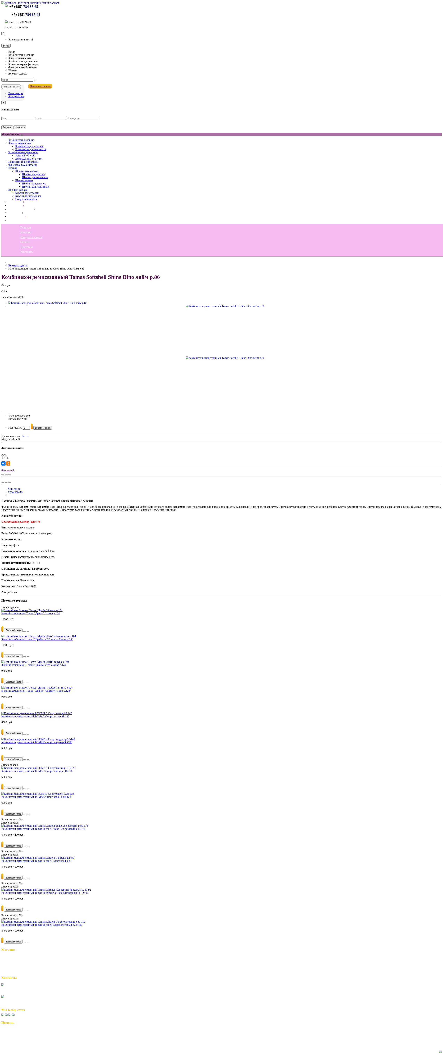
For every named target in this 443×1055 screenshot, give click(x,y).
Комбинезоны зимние (21, 139)
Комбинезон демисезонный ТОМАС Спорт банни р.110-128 (37, 771)
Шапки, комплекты (26, 171)
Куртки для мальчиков (28, 195)
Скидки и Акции (13, 963)
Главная (13, 201)
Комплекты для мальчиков (30, 149)
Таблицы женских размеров (20, 1037)
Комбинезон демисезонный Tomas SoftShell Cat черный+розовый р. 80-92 (44, 892)
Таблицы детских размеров (19, 1041)
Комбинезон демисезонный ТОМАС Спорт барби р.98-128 (36, 796)
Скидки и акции (19, 209)
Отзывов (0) (15, 491)
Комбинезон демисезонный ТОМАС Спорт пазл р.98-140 (35, 716)
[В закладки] (6, 474)
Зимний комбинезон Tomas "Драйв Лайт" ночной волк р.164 (37, 639)
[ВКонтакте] (3, 463)
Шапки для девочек (33, 174)
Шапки (12, 167)
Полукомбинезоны (26, 199)
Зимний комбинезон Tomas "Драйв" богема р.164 (30, 613)
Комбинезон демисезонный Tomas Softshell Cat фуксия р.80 (36, 860)
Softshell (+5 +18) (25, 155)
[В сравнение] (9, 474)
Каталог (13, 205)
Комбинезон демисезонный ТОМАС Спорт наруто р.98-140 (36, 742)
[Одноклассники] (8, 463)
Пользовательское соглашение (21, 1033)
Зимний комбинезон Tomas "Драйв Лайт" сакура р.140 (33, 664)
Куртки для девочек (27, 192)
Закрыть (7, 127)
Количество (15, 427)
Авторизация (16, 96)
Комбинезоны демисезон (23, 152)
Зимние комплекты (19, 143)
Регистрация (15, 93)
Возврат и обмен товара (17, 1030)
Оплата (13, 212)
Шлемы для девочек (34, 183)
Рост (4, 454)
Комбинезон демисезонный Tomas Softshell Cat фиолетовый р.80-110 (41, 924)
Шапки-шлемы (24, 180)
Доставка (14, 216)
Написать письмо (40, 86)
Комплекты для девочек (29, 146)
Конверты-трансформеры (23, 161)
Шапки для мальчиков (35, 177)
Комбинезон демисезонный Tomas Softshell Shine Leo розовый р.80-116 (43, 828)
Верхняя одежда (17, 189)
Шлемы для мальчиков (35, 186)
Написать (20, 127)
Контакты (14, 220)
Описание (14, 488)
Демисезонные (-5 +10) (28, 158)
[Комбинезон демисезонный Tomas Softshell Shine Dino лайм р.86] (47, 302)
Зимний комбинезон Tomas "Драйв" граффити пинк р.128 (35, 690)
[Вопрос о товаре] (2, 474)
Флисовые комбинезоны (22, 164)
